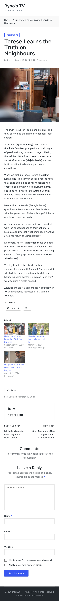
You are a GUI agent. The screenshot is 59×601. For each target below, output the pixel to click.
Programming (12, 35)
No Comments (40, 60)
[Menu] (53, 8)
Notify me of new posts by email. (25, 565)
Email (8, 531)
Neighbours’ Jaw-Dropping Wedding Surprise (13, 339)
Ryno (11, 408)
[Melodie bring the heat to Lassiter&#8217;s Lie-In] (38, 329)
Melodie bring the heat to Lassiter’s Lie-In (38, 339)
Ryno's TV (14, 6)
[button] (15, 415)
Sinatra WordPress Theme (29, 595)
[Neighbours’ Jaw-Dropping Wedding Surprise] (14, 329)
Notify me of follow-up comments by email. (30, 560)
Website (8, 546)
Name (8, 516)
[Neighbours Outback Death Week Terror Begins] (14, 357)
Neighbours (11, 390)
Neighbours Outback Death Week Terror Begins (14, 367)
